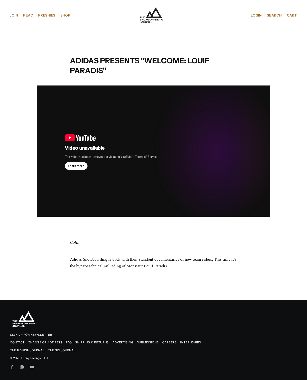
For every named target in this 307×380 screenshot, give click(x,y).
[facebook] (12, 367)
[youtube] (32, 367)
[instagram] (22, 367)
